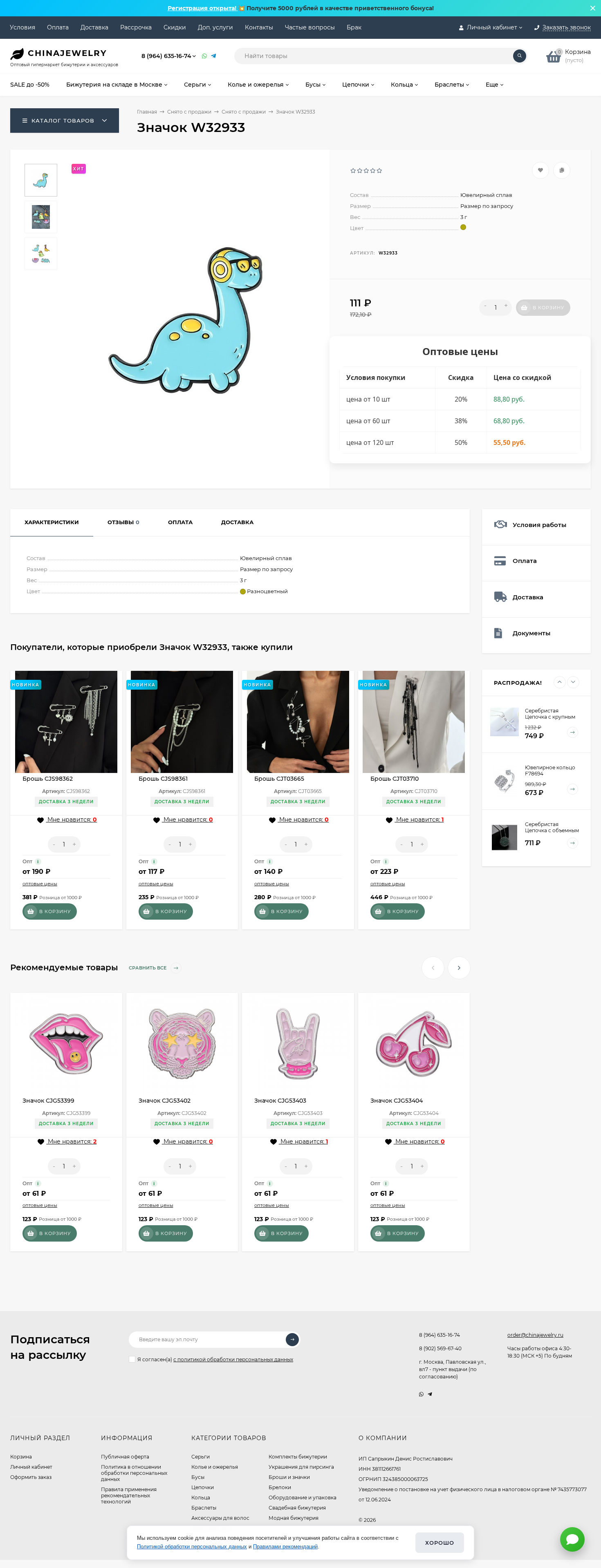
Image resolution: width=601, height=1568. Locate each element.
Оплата (58, 27)
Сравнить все (148, 968)
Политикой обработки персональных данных (192, 1546)
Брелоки (280, 1487)
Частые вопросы (310, 27)
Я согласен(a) (215, 1359)
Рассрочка (136, 27)
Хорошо (439, 1542)
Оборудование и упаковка (302, 1497)
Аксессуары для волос (220, 1518)
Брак (354, 27)
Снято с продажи (189, 112)
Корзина (21, 1457)
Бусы (197, 1477)
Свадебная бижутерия (297, 1508)
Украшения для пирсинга (301, 1467)
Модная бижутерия (293, 1518)
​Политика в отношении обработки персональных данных (134, 1473)
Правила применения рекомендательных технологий (129, 1495)
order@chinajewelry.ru (535, 1335)
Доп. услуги (215, 27)
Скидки (175, 27)
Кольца (200, 1497)
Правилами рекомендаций (285, 1546)
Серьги (200, 1457)
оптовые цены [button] (39, 884)
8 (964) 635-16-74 (166, 56)
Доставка (94, 27)
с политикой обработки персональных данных (233, 1359)
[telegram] (430, 1394)
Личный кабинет (31, 1467)
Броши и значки (289, 1477)
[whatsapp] (421, 1394)
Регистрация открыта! (203, 8)
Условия (22, 27)
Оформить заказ (31, 1477)
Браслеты (203, 1508)
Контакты (259, 27)
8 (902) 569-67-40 (440, 1348)
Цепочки (202, 1487)
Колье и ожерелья (214, 1467)
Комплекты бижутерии (298, 1457)
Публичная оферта (125, 1457)
